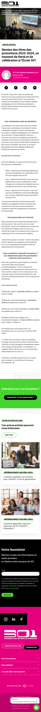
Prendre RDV (31, 647)
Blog (9, 11)
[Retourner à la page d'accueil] (10, 4)
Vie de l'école (17, 11)
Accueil (4, 11)
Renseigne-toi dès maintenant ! (20, 397)
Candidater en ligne (12, 646)
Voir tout (9, 435)
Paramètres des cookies (20, 708)
